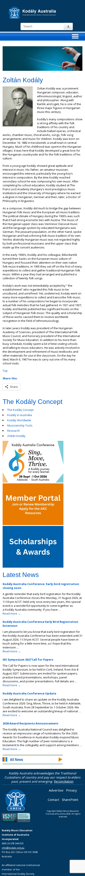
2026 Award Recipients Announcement (30, 723)
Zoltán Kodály (16, 436)
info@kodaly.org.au (13, 847)
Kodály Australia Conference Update (29, 693)
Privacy (71, 790)
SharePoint (70, 799)
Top (5, 371)
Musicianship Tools (19, 425)
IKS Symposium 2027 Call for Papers (28, 659)
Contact (53, 799)
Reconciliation (63, 781)
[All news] (33, 760)
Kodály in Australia (19, 415)
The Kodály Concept (20, 410)
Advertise (56, 790)
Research (13, 431)
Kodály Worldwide (19, 420)
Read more (12, 613)
